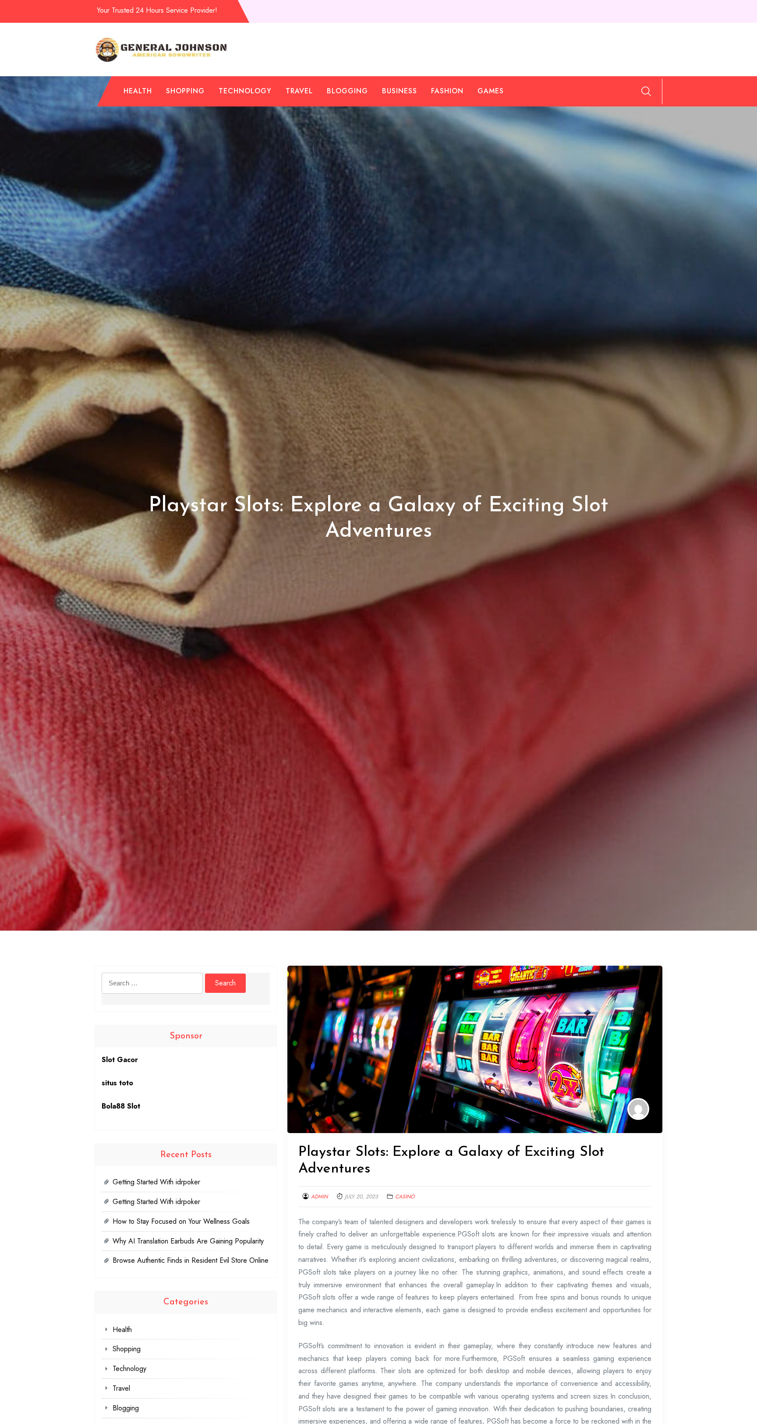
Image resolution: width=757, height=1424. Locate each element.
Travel (299, 91)
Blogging (347, 91)
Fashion (447, 91)
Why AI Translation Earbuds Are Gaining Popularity (188, 1241)
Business (399, 91)
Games (491, 91)
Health (138, 91)
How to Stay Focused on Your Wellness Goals (181, 1221)
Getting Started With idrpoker (156, 1182)
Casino (404, 1197)
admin (319, 1197)
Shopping (185, 91)
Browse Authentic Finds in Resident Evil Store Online (191, 1260)
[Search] (646, 91)
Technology (245, 91)
